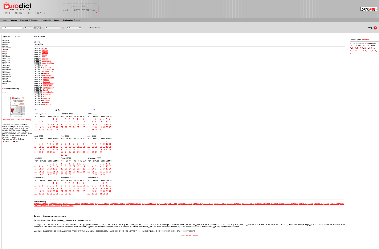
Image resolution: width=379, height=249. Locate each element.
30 (57, 130)
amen (4, 64)
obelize (46, 73)
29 (54, 130)
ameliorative (6, 60)
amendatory (6, 74)
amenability (6, 65)
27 (48, 130)
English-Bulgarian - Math (203, 204)
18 (40, 127)
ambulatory (6, 44)
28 (51, 130)
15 (54, 124)
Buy (16, 142)
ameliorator (6, 62)
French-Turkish (248, 204)
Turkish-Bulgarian (337, 204)
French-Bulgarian (234, 204)
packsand (47, 102)
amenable (5, 67)
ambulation (6, 42)
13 (48, 124)
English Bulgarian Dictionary (189, 235)
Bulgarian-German (133, 204)
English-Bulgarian (185, 204)
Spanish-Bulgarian (321, 204)
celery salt (47, 94)
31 (35, 132)
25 (40, 130)
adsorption (46, 61)
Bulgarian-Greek (55, 204)
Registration (68, 20)
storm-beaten (48, 92)
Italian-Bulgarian (306, 204)
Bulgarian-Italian (87, 204)
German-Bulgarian (262, 204)
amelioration (6, 58)
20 (48, 127)
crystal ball (47, 86)
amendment (6, 76)
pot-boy (46, 80)
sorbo (44, 49)
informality (47, 75)
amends (5, 78)
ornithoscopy (48, 88)
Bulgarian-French (149, 204)
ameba (4, 51)
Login (78, 20)
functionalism (48, 69)
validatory (47, 67)
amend (4, 71)
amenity (5, 80)
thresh (45, 90)
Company (34, 20)
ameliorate (6, 57)
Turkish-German (53, 206)
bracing (45, 51)
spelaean (365, 39)
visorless (46, 82)
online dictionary (94, 28)
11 (40, 124)
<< (35, 110)
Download (24, 20)
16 (57, 124)
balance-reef (48, 84)
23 (57, 127)
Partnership (46, 20)
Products (13, 20)
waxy (45, 96)
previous (7, 36)
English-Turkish (220, 204)
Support (57, 20)
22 (54, 127)
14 (51, 124)
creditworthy (48, 71)
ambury (5, 46)
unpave (45, 53)
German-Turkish (277, 204)
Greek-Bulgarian (291, 204)
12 (43, 124)
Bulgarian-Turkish (102, 204)
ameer (4, 53)
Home (4, 20)
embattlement (48, 78)
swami (44, 55)
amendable (6, 73)
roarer (44, 57)
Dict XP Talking (10, 89)
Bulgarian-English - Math (167, 204)
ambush (5, 49)
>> (94, 110)
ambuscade (6, 48)
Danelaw (46, 100)
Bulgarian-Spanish (117, 204)
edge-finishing (48, 63)
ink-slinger (47, 104)
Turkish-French (67, 206)
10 (35, 124)
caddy (44, 65)
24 (35, 130)
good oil (46, 98)
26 (43, 130)
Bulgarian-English (41, 204)
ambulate (5, 41)
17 (35, 127)
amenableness (7, 69)
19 (43, 127)
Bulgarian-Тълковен (71, 204)
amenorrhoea (7, 81)
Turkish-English (40, 206)
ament (4, 83)
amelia (4, 55)
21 (51, 127)
